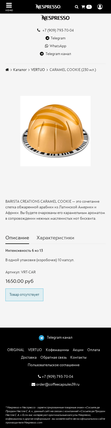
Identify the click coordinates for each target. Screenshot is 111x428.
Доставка (29, 357)
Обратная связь (53, 357)
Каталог (20, 70)
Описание (17, 238)
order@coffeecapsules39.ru (57, 384)
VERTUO (38, 70)
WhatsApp (58, 46)
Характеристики (55, 238)
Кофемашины (57, 350)
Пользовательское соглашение (53, 365)
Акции (78, 350)
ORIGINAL (15, 350)
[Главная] (7, 70)
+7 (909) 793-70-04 (57, 30)
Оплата (93, 350)
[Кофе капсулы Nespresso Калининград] (55, 18)
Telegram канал (58, 54)
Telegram (58, 38)
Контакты (78, 357)
